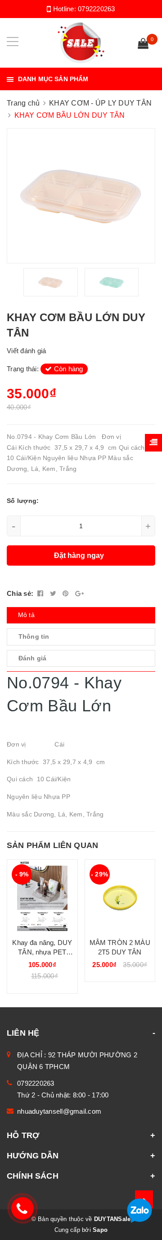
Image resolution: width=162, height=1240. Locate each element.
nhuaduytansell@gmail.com (59, 1111)
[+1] (79, 593)
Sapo (100, 1229)
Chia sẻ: (20, 593)
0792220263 (96, 9)
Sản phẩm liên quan (52, 845)
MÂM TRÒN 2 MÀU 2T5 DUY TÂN (120, 947)
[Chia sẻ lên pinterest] (67, 593)
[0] (143, 44)
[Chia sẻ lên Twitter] (54, 593)
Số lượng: (23, 500)
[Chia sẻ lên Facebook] (41, 593)
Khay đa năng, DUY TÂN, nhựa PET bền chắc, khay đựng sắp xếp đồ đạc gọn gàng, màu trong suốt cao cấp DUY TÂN (42, 948)
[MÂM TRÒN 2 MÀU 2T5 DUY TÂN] (120, 895)
